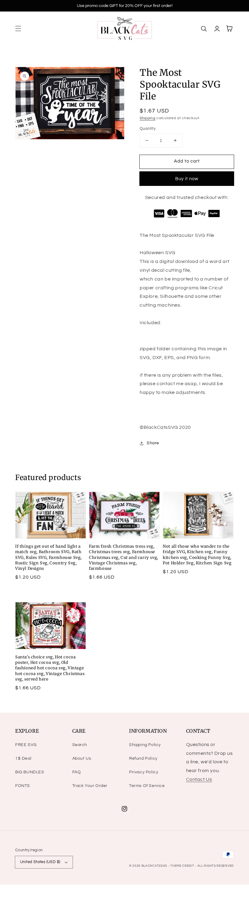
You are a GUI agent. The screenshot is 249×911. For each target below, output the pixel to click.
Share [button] (153, 443)
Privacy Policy (143, 772)
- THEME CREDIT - (182, 865)
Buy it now (186, 178)
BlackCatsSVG (154, 865)
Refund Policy (143, 758)
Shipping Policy (145, 745)
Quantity (147, 128)
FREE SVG (26, 745)
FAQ (76, 772)
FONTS (22, 786)
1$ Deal (23, 758)
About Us (81, 758)
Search (79, 745)
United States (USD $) (40, 862)
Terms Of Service (147, 786)
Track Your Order (90, 786)
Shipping (147, 118)
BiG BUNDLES (29, 772)
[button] (18, 28)
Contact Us (199, 779)
